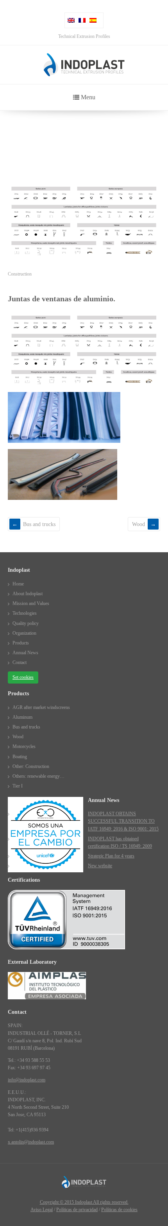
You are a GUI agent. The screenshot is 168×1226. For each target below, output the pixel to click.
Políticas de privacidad (77, 1209)
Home (13, 137)
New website (100, 865)
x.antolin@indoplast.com (31, 1142)
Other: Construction (31, 766)
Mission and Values (31, 603)
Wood (138, 524)
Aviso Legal (41, 1209)
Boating (20, 756)
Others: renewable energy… (38, 776)
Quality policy (26, 623)
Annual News (25, 652)
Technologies (25, 613)
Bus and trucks (39, 524)
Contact (20, 662)
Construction (20, 274)
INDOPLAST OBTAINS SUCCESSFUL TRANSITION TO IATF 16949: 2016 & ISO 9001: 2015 (123, 821)
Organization (24, 633)
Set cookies (23, 677)
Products (31, 137)
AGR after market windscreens (41, 707)
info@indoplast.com (26, 1080)
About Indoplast (28, 593)
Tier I (18, 786)
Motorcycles (24, 746)
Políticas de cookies (119, 1209)
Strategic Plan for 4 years (111, 856)
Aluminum (22, 717)
